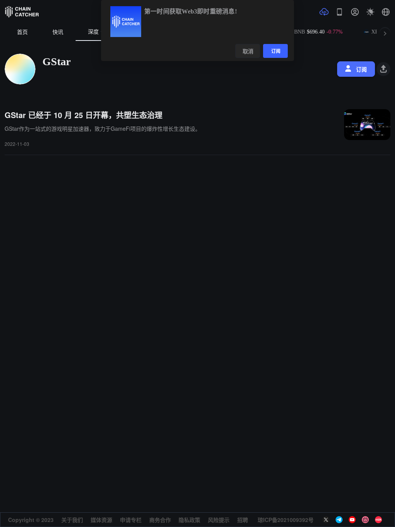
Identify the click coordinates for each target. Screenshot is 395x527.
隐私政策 (189, 520)
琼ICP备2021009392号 (286, 520)
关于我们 (72, 520)
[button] (385, 12)
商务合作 (160, 520)
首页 (22, 32)
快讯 (57, 32)
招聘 (242, 520)
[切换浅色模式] (370, 12)
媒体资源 (101, 520)
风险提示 (219, 520)
